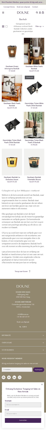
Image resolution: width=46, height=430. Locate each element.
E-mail (7, 410)
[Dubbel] (3, 26)
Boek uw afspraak (23, 322)
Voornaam (8, 401)
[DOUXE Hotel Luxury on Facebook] (3, 377)
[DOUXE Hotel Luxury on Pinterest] (9, 377)
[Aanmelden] (40, 12)
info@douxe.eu (23, 314)
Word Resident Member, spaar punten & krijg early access (23, 2)
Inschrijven (38, 370)
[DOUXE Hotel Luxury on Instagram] (19, 377)
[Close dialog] (42, 384)
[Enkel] (6, 26)
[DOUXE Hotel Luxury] (23, 12)
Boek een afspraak (23, 7)
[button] (3, 12)
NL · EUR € (23, 327)
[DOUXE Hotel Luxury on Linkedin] (14, 377)
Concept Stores (9, 7)
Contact (35, 7)
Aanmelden (23, 420)
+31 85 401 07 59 (23, 317)
